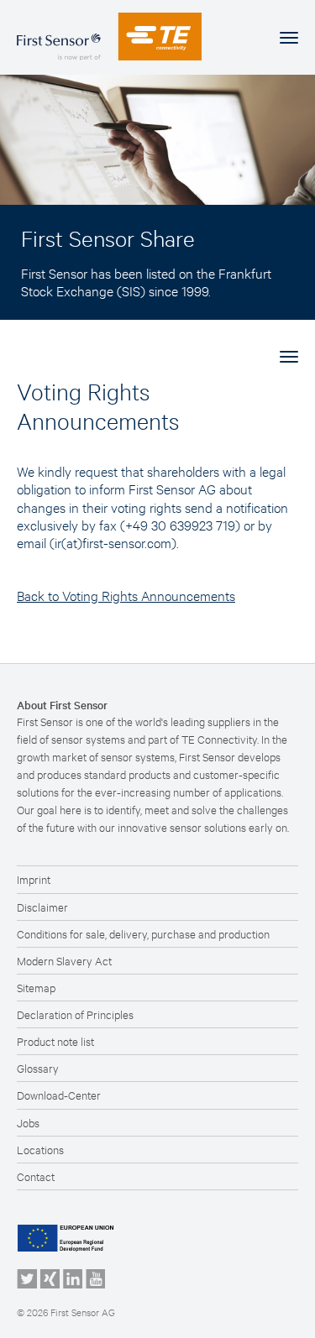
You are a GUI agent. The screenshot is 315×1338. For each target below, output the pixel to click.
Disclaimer (42, 906)
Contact (36, 1176)
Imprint (33, 878)
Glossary (38, 1067)
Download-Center (59, 1094)
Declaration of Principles (75, 1014)
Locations (40, 1149)
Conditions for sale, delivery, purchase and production (143, 933)
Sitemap (36, 987)
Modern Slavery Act (64, 960)
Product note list (55, 1040)
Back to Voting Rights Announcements (126, 595)
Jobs (28, 1122)
